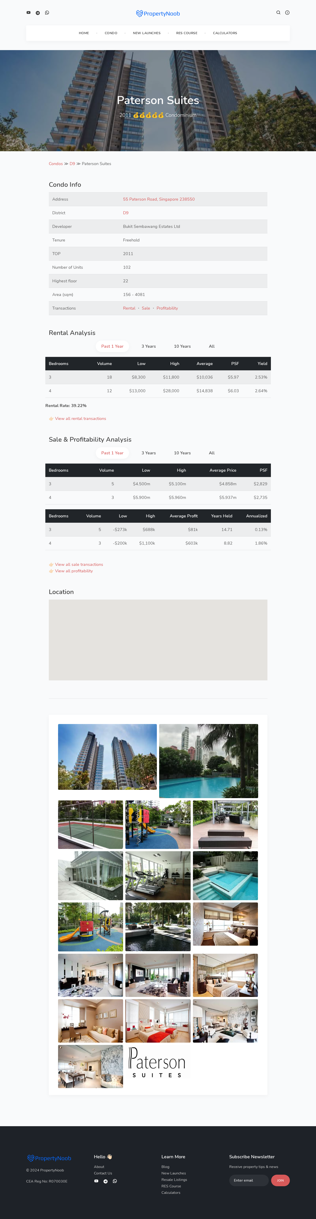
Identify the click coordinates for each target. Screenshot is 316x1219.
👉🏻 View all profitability (71, 571)
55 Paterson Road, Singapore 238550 (159, 199)
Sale (146, 308)
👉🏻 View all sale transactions (76, 564)
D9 (72, 163)
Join (280, 1181)
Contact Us (103, 1173)
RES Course (186, 33)
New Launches (147, 33)
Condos (56, 163)
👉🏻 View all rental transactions (77, 418)
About (99, 1166)
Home (84, 33)
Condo (111, 33)
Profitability (167, 308)
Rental (129, 308)
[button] (278, 13)
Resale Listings (174, 1179)
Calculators (225, 33)
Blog (165, 1166)
